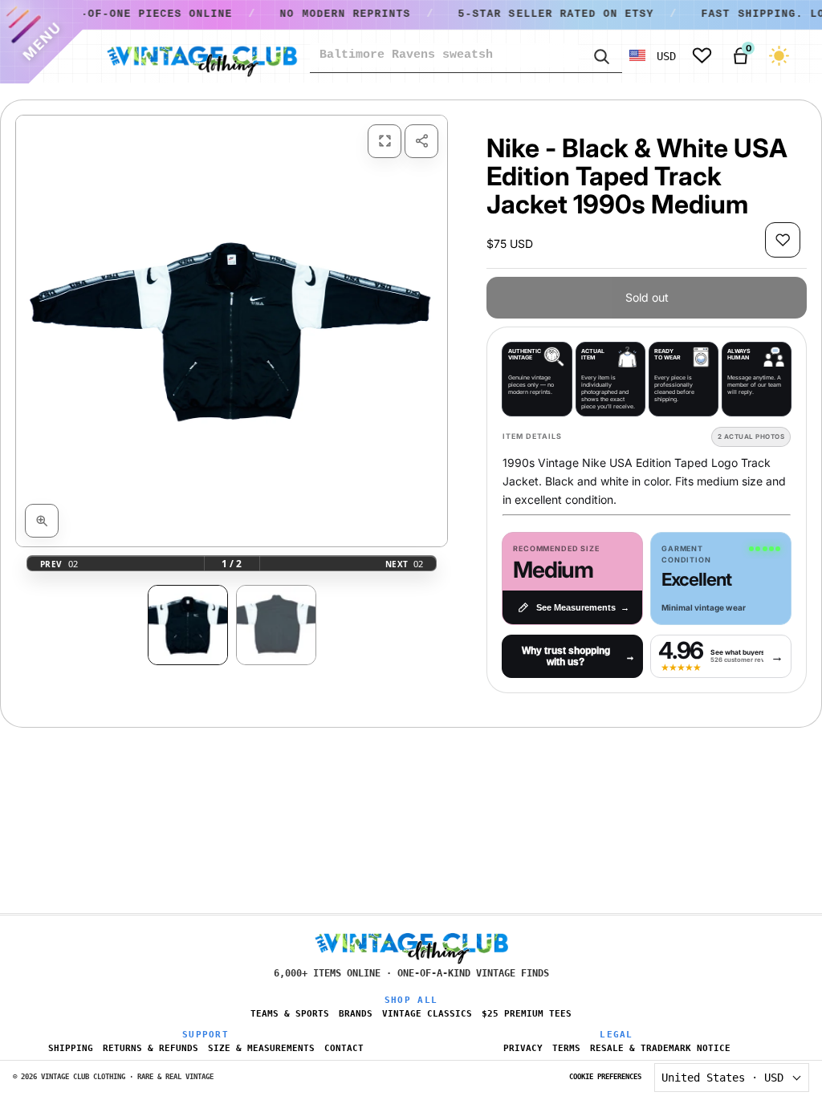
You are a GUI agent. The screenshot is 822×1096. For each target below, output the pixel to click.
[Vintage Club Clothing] (201, 56)
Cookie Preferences (605, 1077)
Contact (344, 1048)
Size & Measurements (261, 1048)
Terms (566, 1048)
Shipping (70, 1048)
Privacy (523, 1048)
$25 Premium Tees (527, 1014)
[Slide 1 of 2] (188, 625)
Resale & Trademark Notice (660, 1048)
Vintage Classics (427, 1014)
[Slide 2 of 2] (276, 625)
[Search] (600, 55)
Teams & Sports (289, 1014)
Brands (355, 1014)
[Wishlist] (702, 56)
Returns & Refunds (150, 1048)
